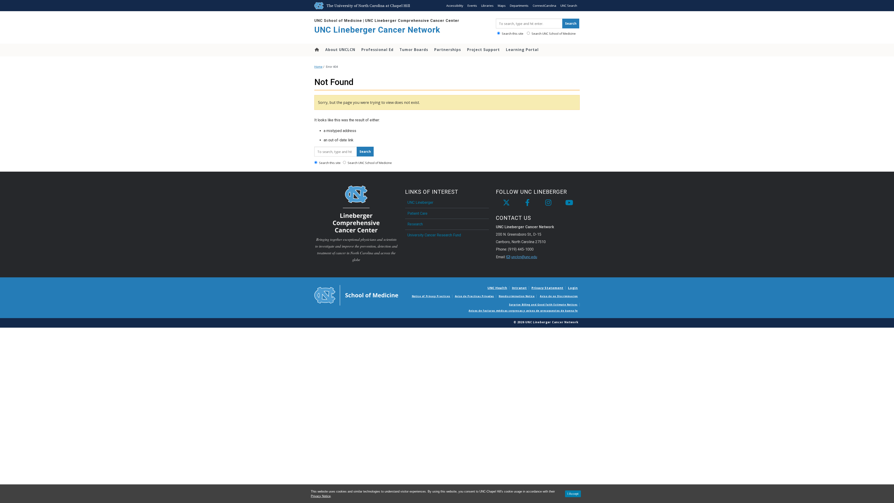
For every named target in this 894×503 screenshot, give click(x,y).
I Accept (573, 494)
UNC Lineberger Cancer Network (377, 30)
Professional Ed (377, 49)
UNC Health (497, 288)
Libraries (487, 5)
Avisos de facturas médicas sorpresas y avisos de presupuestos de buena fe (523, 310)
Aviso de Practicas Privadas (474, 296)
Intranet (519, 288)
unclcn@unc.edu (524, 257)
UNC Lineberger (420, 202)
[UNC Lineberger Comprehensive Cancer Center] (356, 209)
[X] (506, 202)
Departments (519, 5)
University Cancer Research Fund (434, 235)
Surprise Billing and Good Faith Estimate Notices (543, 304)
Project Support (483, 49)
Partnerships (447, 49)
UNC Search (568, 5)
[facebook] (527, 202)
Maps (502, 5)
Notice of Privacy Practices (431, 296)
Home (316, 49)
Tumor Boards (414, 49)
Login (573, 288)
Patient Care (417, 213)
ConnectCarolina (544, 5)
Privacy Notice (321, 496)
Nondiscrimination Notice (517, 296)
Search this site (512, 33)
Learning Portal (522, 49)
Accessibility (454, 5)
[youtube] (569, 202)
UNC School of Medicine (338, 20)
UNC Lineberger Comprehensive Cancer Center (412, 20)
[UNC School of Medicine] (356, 295)
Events (472, 5)
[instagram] (548, 202)
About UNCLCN (340, 49)
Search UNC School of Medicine (553, 33)
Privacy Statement (547, 288)
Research (415, 224)
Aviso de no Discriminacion (559, 296)
